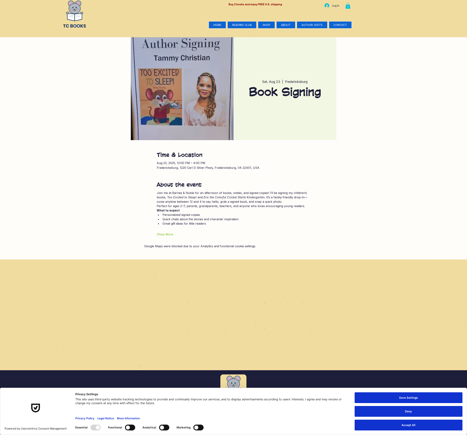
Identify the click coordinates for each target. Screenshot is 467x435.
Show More (165, 234)
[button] (347, 6)
